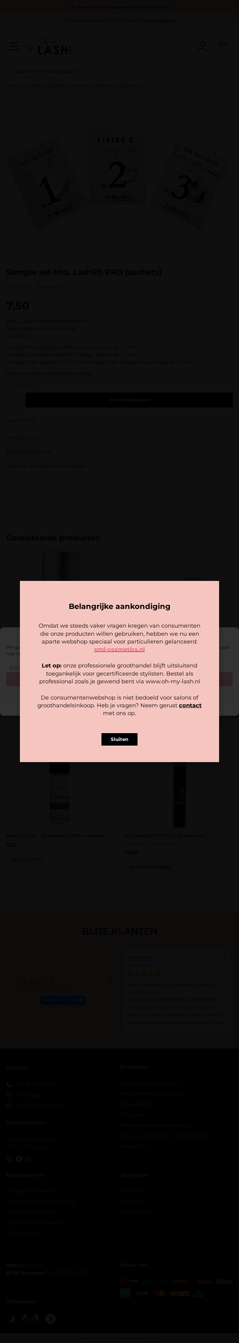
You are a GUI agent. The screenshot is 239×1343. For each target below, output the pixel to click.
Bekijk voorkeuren (119, 696)
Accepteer (119, 679)
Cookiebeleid (101, 707)
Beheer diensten (27, 668)
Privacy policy (133, 707)
